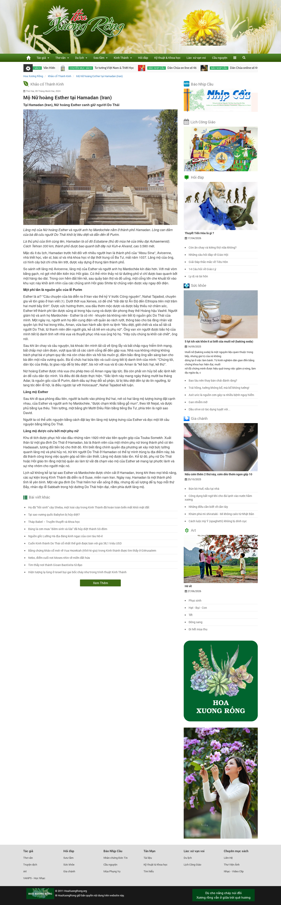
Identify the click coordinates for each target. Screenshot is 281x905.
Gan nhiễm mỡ (198, 402)
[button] (234, 58)
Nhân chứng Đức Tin (115, 858)
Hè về (188, 586)
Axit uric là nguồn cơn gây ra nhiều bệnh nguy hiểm (221, 395)
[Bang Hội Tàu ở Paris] (240, 68)
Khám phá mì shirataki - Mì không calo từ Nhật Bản (221, 514)
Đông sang (195, 622)
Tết (191, 615)
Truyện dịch (30, 864)
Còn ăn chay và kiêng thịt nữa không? (213, 247)
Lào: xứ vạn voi (196, 58)
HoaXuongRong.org (75, 891)
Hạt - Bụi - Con (198, 608)
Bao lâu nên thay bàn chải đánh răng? (213, 380)
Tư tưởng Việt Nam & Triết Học (88, 68)
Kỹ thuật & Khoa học (167, 58)
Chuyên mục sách (55, 68)
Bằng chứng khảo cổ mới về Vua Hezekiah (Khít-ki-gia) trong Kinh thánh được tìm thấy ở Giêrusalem (92, 550)
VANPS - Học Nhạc (34, 878)
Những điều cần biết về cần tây (208, 507)
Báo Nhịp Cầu (202, 84)
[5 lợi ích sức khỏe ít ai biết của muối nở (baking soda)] (221, 314)
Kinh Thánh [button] (122, 58)
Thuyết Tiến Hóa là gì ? (199, 233)
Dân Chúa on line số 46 (156, 68)
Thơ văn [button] (61, 58)
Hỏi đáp (143, 58)
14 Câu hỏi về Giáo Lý (202, 269)
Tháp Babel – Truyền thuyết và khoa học (54, 522)
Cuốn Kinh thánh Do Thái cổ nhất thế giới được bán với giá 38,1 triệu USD (75, 543)
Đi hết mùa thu (198, 629)
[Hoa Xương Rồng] (28, 58)
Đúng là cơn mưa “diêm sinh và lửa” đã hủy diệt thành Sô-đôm (67, 529)
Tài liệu (148, 858)
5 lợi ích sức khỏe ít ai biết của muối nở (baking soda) (219, 341)
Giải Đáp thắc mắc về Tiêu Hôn (208, 262)
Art (193, 530)
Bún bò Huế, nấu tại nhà (204, 489)
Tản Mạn (149, 851)
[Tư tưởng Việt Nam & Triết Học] (37, 68)
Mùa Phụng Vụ (111, 871)
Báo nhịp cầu (131, 68)
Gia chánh (199, 418)
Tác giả (28, 851)
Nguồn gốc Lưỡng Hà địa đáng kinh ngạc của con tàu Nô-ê (65, 536)
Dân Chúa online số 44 (218, 68)
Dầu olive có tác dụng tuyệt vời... (209, 409)
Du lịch (188, 858)
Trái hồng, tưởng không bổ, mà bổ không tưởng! (219, 388)
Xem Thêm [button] (100, 583)
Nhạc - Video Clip (234, 871)
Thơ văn (28, 858)
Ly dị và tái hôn (198, 276)
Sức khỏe (198, 285)
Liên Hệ (228, 858)
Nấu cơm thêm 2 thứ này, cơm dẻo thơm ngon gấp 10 (218, 474)
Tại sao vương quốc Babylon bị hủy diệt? (54, 514)
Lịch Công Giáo (202, 121)
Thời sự (252, 68)
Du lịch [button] (80, 58)
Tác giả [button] (42, 58)
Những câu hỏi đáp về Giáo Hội (208, 255)
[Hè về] (221, 559)
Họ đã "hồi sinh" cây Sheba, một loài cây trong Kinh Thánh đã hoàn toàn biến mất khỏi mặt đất (88, 507)
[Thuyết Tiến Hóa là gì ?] (221, 206)
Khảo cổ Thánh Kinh (47, 84)
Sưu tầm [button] (99, 58)
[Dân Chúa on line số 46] (115, 68)
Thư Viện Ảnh (231, 864)
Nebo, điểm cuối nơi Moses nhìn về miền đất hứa (59, 558)
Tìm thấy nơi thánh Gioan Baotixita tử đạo (55, 565)
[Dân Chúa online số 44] (178, 68)
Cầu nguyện (219, 58)
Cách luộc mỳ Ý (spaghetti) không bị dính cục (218, 521)
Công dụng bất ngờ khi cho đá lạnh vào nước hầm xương (218, 497)
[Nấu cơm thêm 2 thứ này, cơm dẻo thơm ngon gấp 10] (221, 447)
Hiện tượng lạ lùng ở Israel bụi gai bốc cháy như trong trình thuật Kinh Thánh (77, 572)
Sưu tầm (68, 858)
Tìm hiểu (149, 871)
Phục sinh (195, 600)
